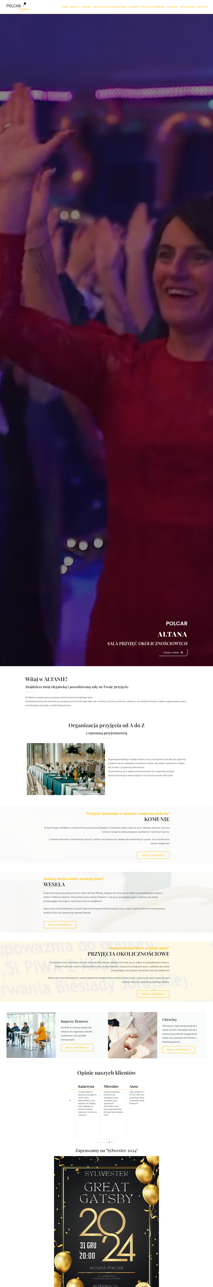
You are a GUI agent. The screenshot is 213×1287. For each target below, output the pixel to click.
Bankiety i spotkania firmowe (146, 6)
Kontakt (203, 6)
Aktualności (187, 6)
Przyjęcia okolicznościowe (109, 6)
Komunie (86, 6)
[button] (28, 1110)
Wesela (74, 6)
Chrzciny (172, 6)
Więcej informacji (77, 1047)
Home (64, 6)
